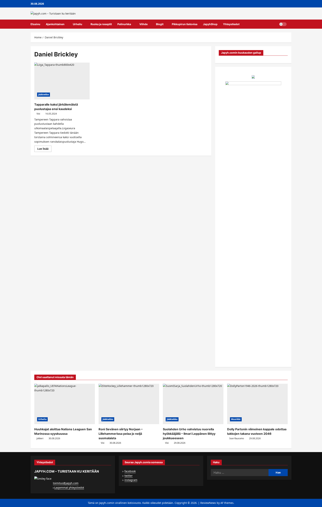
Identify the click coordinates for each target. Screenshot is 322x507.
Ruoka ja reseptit (101, 24)
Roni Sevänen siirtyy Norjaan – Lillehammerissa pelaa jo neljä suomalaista (121, 433)
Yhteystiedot (231, 24)
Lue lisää (44, 149)
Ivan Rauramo (236, 438)
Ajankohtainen (55, 24)
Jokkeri (40, 438)
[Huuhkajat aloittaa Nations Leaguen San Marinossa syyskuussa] (64, 404)
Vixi (38, 113)
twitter (128, 475)
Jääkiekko (43, 94)
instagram (130, 480)
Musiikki (236, 419)
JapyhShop (210, 24)
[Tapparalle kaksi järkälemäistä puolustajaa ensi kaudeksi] (62, 81)
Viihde (143, 24)
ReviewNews (208, 503)
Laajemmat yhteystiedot (69, 487)
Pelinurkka (124, 24)
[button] (290, 24)
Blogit (159, 24)
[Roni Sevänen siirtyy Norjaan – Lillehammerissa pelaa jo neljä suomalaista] (129, 404)
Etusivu (35, 24)
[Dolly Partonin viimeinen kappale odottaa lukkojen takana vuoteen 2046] (257, 404)
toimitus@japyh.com (65, 483)
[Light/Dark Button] (283, 24)
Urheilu (77, 24)
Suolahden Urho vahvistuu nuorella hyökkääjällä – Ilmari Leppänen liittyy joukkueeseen (189, 433)
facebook (130, 471)
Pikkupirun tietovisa (184, 24)
